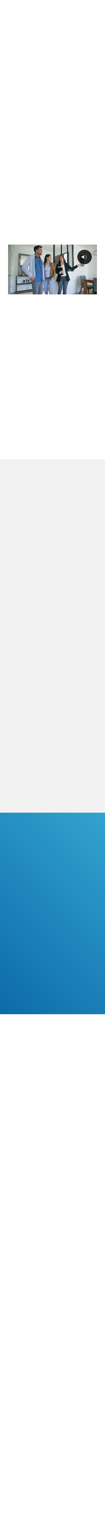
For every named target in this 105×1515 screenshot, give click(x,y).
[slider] (52, 290)
